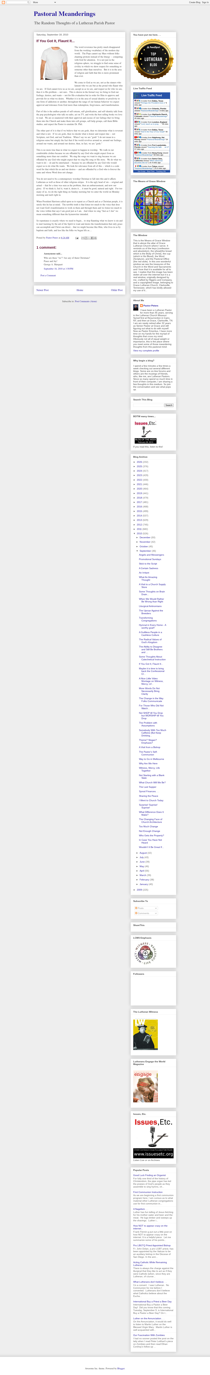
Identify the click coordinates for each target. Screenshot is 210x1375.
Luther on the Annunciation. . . (148, 1318)
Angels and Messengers (151, 554)
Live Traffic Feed (151, 95)
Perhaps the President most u (153, 103)
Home (80, 290)
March (143, 875)
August (143, 853)
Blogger (121, 1368)
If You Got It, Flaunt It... (151, 664)
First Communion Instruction (148, 1192)
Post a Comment (48, 275)
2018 (140, 497)
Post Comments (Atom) (86, 301)
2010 (140, 533)
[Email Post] (76, 237)
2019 (140, 493)
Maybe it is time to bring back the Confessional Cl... (151, 671)
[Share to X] (89, 238)
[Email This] (82, 238)
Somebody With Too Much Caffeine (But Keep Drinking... (152, 733)
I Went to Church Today (151, 800)
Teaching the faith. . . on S (158, 147)
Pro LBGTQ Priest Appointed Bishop (152, 1245)
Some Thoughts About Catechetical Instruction (152, 658)
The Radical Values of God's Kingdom (150, 641)
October (144, 546)
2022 (140, 480)
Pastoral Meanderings (64, 13)
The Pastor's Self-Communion (148, 753)
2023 (140, 475)
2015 (140, 511)
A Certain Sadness (148, 568)
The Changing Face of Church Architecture (150, 820)
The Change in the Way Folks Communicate (151, 699)
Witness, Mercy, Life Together (149, 769)
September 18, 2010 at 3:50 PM (58, 268)
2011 (139, 529)
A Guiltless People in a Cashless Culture (150, 633)
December (145, 537)
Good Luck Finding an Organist (149, 1175)
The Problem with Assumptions (148, 724)
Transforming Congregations (148, 619)
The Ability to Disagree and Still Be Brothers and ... (151, 649)
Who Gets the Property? (151, 835)
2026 (140, 462)
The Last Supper (147, 787)
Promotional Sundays (150, 559)
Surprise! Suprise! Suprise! (148, 806)
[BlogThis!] (86, 238)
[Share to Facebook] (92, 238)
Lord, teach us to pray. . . (151, 124)
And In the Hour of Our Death (152, 132)
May (142, 866)
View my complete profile (146, 350)
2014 (140, 515)
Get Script (141, 171)
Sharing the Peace (148, 796)
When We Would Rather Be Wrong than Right (151, 600)
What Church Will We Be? (152, 782)
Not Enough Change (149, 831)
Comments (143, 913)
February (145, 879)
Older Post (117, 290)
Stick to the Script (148, 563)
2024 (140, 470)
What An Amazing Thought (148, 578)
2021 (140, 484)
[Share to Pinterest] (95, 238)
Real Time (151, 171)
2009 (140, 889)
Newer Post (42, 290)
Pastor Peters (150, 305)
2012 (140, 524)
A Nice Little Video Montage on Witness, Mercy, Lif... (151, 681)
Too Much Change (148, 826)
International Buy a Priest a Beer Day (152, 1301)
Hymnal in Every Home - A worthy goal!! (152, 626)
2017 (140, 502)
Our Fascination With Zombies (149, 1335)
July (142, 857)
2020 (140, 488)
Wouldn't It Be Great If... (151, 847)
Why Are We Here (148, 763)
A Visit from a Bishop (149, 747)
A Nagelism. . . (140, 1209)
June (142, 861)
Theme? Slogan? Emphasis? (148, 741)
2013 (140, 520)
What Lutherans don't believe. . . (150, 1282)
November (145, 542)
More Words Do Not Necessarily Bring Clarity (149, 691)
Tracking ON (161, 171)
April (142, 870)
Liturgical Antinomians (150, 606)
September (146, 551)
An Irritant (144, 572)
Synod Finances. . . (149, 791)
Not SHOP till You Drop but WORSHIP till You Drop (151, 716)
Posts (140, 908)
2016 (140, 506)
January (144, 884)
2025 (140, 466)
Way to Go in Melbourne (151, 759)
